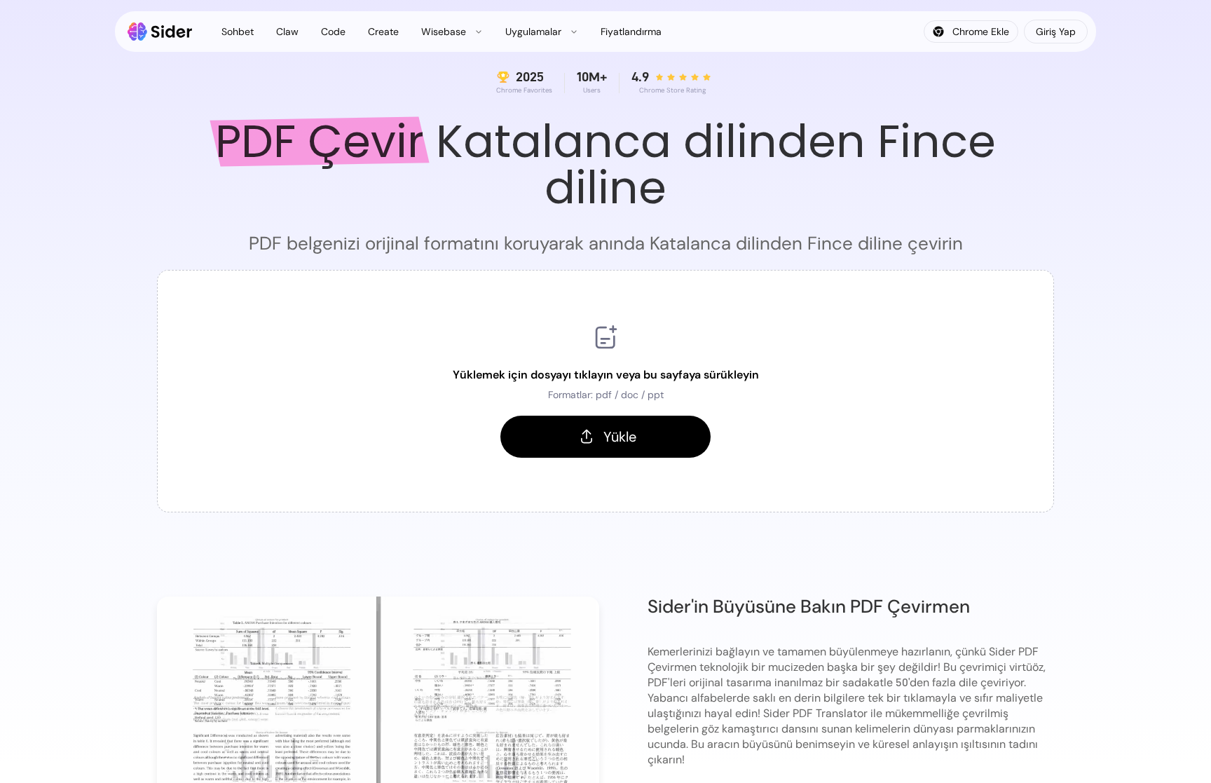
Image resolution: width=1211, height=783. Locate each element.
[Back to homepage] (160, 31)
